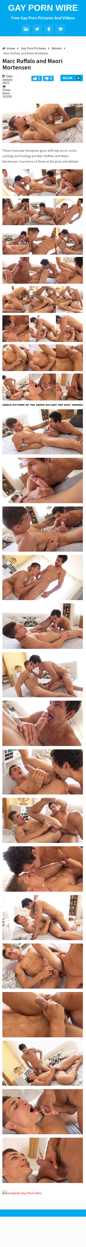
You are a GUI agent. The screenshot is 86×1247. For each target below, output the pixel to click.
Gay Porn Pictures (33, 48)
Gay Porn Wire (43, 8)
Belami (57, 48)
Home (10, 48)
